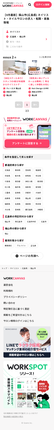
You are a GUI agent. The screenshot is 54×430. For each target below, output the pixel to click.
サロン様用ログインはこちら (18, 320)
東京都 (17, 181)
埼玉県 (38, 175)
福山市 (7, 221)
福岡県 (7, 204)
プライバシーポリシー (15, 296)
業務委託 (8, 245)
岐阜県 (28, 187)
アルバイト (21, 245)
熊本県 (38, 204)
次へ (35, 104)
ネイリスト (14, 268)
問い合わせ (9, 303)
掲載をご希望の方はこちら (17, 315)
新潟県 (40, 181)
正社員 (33, 245)
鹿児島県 (29, 209)
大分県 (7, 209)
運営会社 (8, 284)
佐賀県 (17, 204)
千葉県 (7, 181)
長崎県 (28, 204)
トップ (4, 268)
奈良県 (17, 198)
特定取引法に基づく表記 (16, 308)
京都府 (28, 192)
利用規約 (8, 290)
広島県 (38, 198)
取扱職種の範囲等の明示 (13, 416)
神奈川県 (29, 181)
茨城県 (7, 175)
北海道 (7, 170)
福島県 (38, 170)
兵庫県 (7, 198)
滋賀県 (17, 192)
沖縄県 (40, 209)
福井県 (17, 187)
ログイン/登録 (42, 4)
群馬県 (28, 175)
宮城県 (28, 170)
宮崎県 (17, 209)
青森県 (17, 170)
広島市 (43, 221)
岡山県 (28, 198)
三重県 (7, 192)
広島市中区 (31, 221)
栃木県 (17, 175)
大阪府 (38, 192)
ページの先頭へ (29, 256)
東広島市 (18, 221)
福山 (6, 233)
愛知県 (38, 187)
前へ (19, 104)
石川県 (7, 187)
